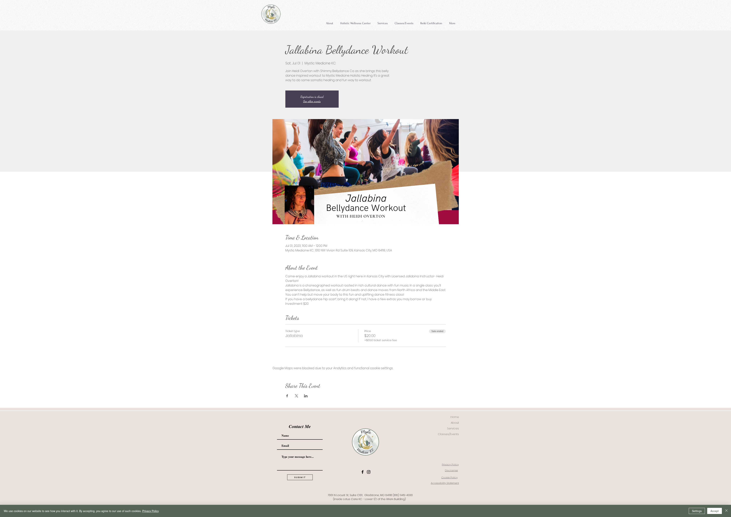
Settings (697, 511)
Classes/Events (448, 434)
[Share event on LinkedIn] (306, 395)
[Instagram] (368, 472)
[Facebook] (362, 472)
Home (454, 417)
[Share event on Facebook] (287, 395)
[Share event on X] (296, 395)
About (455, 423)
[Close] (726, 511)
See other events (312, 101)
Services (453, 428)
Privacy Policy (150, 511)
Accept (714, 511)
